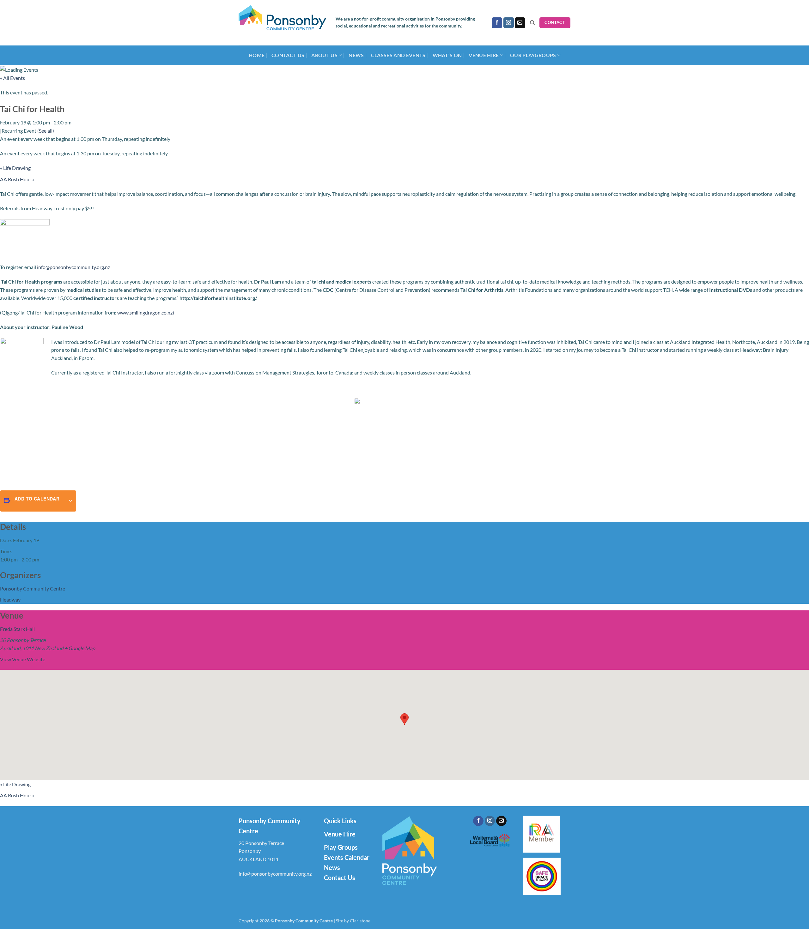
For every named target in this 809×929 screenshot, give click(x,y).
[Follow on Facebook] (497, 22)
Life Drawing (15, 168)
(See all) (45, 131)
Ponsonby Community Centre (32, 588)
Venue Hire (340, 834)
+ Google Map (79, 648)
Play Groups (341, 847)
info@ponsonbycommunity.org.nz (73, 267)
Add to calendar (37, 498)
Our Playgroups (533, 55)
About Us (324, 55)
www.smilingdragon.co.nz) (145, 312)
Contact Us (287, 55)
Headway (10, 599)
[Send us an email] (520, 22)
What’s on (447, 55)
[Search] (532, 23)
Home (257, 55)
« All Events (12, 78)
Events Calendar (346, 857)
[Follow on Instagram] (508, 22)
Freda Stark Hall (17, 629)
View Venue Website (22, 659)
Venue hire (484, 55)
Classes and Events (398, 55)
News (356, 55)
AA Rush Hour (17, 179)
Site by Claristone (353, 920)
